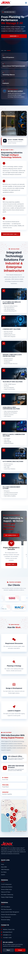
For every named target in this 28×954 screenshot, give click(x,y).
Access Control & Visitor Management (10, 912)
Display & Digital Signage (7, 897)
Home (2, 864)
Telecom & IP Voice (5, 892)
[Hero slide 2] (6, 50)
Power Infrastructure (6, 917)
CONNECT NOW (14, 564)
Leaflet (13, 831)
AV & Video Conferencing (7, 894)
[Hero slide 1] (3, 50)
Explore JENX (13, 46)
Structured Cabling (5, 919)
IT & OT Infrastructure (6, 884)
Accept (20, 950)
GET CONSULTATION (10, 535)
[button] (7, 815)
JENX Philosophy (5, 869)
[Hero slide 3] (9, 50)
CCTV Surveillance (5, 906)
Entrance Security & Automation (8, 914)
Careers (3, 874)
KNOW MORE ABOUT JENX (10, 234)
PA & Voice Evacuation (6, 909)
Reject (8, 950)
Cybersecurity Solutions (6, 886)
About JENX (4, 867)
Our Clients (3, 872)
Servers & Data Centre (6, 889)
